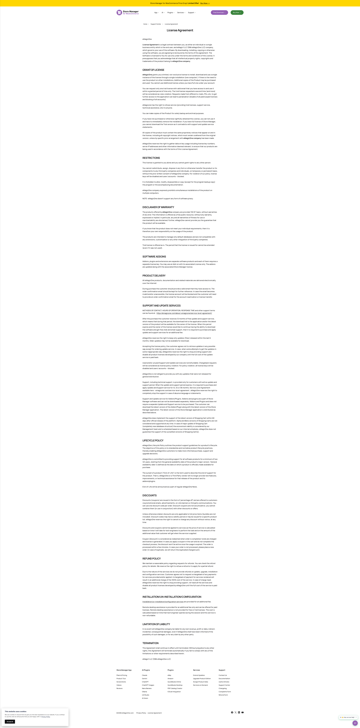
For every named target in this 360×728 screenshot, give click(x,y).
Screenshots (121, 682)
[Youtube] (243, 712)
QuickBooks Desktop (175, 685)
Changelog (223, 688)
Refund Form (223, 695)
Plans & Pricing (122, 675)
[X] (236, 712)
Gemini (144, 678)
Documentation (224, 678)
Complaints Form (225, 692)
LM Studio (145, 695)
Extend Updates (199, 675)
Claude (144, 675)
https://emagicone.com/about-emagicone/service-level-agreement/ (184, 313)
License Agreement (155, 713)
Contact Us (223, 675)
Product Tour (121, 678)
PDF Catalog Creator (175, 688)
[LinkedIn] (239, 712)
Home (145, 24)
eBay (169, 675)
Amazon (170, 678)
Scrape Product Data (200, 682)
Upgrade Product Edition (202, 678)
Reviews (120, 688)
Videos (119, 685)
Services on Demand (200, 685)
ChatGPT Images (148, 685)
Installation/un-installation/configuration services (162, 601)
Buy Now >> (205, 3)
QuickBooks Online (174, 682)
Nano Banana (146, 688)
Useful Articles (224, 682)
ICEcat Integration (174, 692)
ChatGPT (145, 682)
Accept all (10, 721)
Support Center (156, 24)
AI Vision (145, 698)
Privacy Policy (141, 713)
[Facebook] (232, 712)
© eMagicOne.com (125, 713)
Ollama (144, 692)
